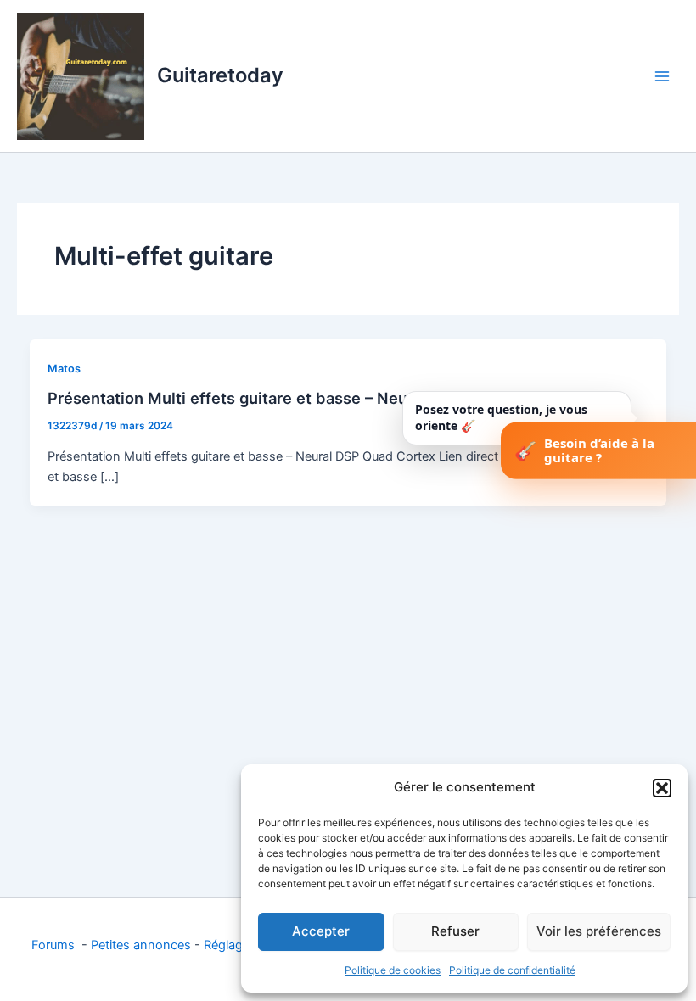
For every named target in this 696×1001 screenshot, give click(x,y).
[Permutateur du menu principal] (662, 75)
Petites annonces (141, 945)
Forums (54, 945)
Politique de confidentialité (512, 970)
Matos (64, 368)
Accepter (321, 931)
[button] (662, 788)
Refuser (455, 931)
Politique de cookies (393, 970)
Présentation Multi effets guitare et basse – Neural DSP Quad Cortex (305, 398)
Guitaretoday (220, 75)
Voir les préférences (598, 931)
